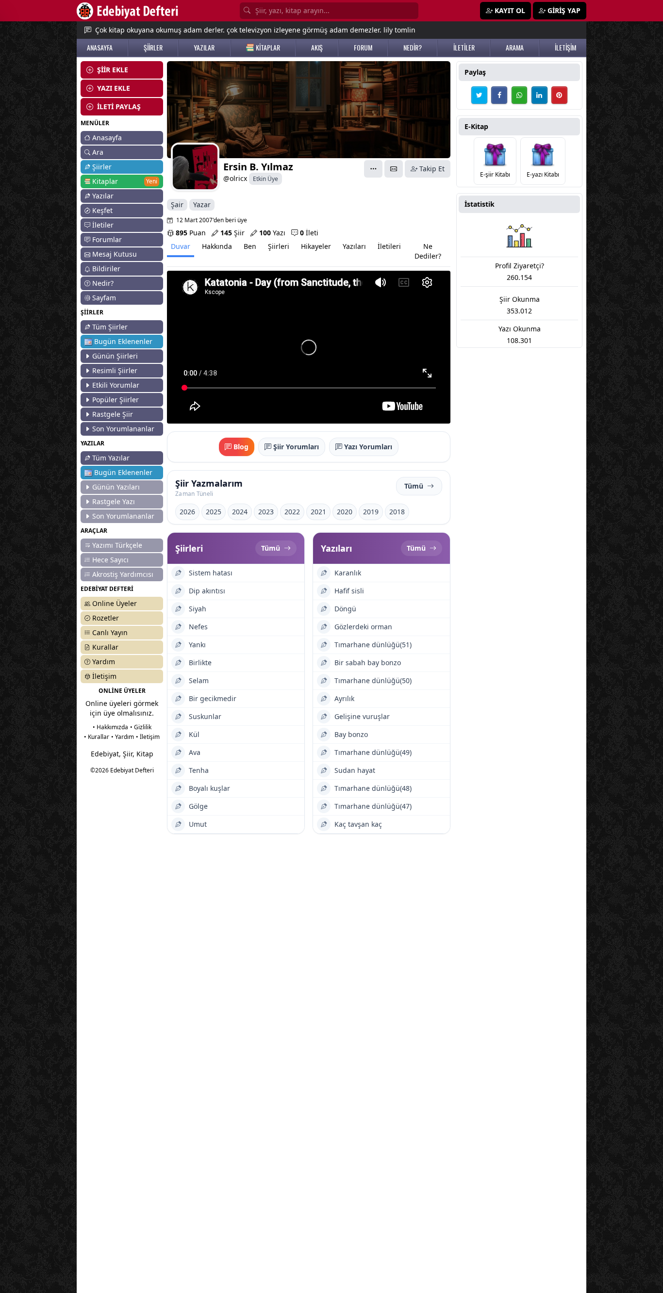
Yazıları (354, 246)
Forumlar (107, 239)
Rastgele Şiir (112, 414)
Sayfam (104, 297)
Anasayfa (107, 137)
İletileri (389, 246)
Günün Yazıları (116, 486)
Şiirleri (278, 246)
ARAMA (515, 47)
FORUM (363, 47)
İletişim (104, 676)
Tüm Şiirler (110, 326)
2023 (266, 511)
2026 (187, 511)
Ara (97, 152)
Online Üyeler (114, 603)
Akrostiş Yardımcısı (122, 574)
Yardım (103, 661)
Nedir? (103, 283)
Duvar (180, 246)
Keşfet (102, 210)
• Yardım (122, 737)
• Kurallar (96, 737)
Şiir (232, 232)
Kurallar (105, 647)
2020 (344, 511)
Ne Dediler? (427, 251)
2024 (240, 511)
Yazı (272, 232)
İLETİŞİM (565, 47)
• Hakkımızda (110, 727)
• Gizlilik (140, 727)
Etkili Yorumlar (115, 385)
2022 (292, 511)
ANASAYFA (100, 47)
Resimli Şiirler (114, 370)
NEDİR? (412, 47)
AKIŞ (317, 47)
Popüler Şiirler (115, 399)
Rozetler (105, 617)
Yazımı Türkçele (117, 545)
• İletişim (148, 737)
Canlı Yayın (110, 632)
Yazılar (103, 195)
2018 (397, 511)
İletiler (103, 224)
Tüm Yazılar (111, 457)
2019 (371, 511)
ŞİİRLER (153, 47)
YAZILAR (204, 47)
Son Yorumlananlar (123, 428)
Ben (250, 246)
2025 (213, 511)
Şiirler (102, 166)
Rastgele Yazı (113, 501)
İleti (309, 232)
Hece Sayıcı (110, 559)
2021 (318, 511)
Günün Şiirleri (115, 355)
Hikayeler (316, 246)
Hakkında (217, 246)
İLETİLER (464, 47)
